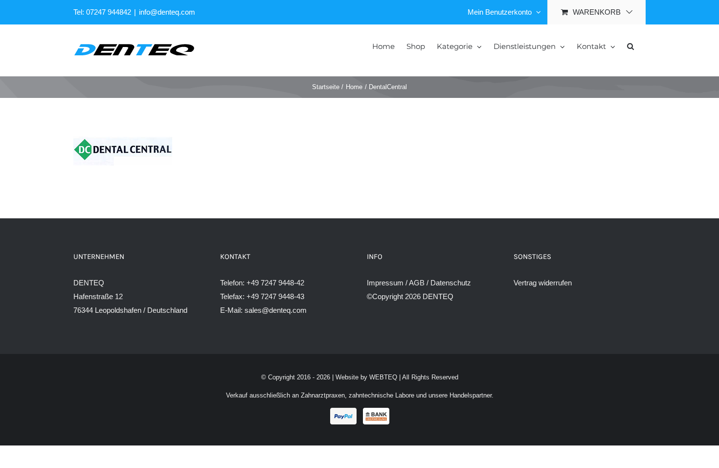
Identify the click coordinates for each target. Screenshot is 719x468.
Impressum (385, 283)
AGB (417, 283)
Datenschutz (450, 283)
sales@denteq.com (276, 310)
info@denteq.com (167, 12)
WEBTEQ (383, 377)
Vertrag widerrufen (543, 283)
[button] (630, 45)
